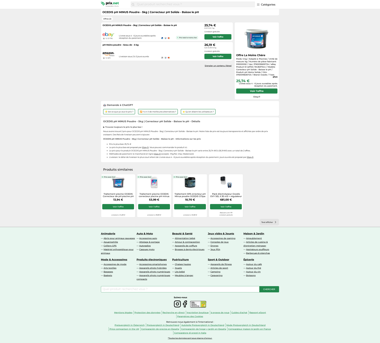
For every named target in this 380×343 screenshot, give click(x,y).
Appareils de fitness (221, 264)
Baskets (108, 275)
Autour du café (254, 264)
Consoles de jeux (219, 242)
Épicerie (248, 259)
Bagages (108, 271)
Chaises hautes (183, 264)
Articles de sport (219, 268)
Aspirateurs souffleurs (257, 249)
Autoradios (145, 245)
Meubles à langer (184, 275)
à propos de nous (220, 312)
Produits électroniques (152, 259)
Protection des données (147, 312)
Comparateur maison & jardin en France (249, 329)
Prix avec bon (109, 177)
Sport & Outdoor (218, 259)
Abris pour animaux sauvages (119, 238)
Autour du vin (253, 271)
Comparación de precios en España (160, 329)
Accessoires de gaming (222, 238)
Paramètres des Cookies (190, 316)
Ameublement (254, 238)
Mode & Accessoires (114, 259)
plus (275, 76)
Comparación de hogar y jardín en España (203, 329)
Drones (214, 245)
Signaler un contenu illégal (218, 65)
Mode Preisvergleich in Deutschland (246, 325)
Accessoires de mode (115, 264)
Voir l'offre (257, 91)
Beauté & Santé (182, 233)
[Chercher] (133, 4)
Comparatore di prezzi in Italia (190, 333)
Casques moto (147, 249)
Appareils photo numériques (154, 271)
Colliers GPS (110, 245)
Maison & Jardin (253, 233)
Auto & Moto (145, 233)
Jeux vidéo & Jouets (221, 233)
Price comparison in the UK (124, 329)
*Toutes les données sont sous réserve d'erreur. (190, 338)
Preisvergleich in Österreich (130, 325)
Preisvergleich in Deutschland (163, 325)
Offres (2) (107, 19)
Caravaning (216, 275)
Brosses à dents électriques (189, 249)
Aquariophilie (111, 242)
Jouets (178, 268)
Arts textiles (110, 268)
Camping (215, 271)
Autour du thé (253, 268)
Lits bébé (180, 271)
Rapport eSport (257, 312)
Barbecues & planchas (258, 253)
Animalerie (108, 233)
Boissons (251, 275)
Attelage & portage (149, 242)
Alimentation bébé (185, 238)
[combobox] (195, 4)
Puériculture (180, 259)
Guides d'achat (239, 312)
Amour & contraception (187, 242)
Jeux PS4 (215, 249)
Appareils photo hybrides (153, 268)
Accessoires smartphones (153, 264)
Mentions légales (123, 312)
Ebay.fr (145, 147)
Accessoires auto (148, 238)
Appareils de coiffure (186, 245)
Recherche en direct (174, 312)
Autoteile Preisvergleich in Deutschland (202, 325)
